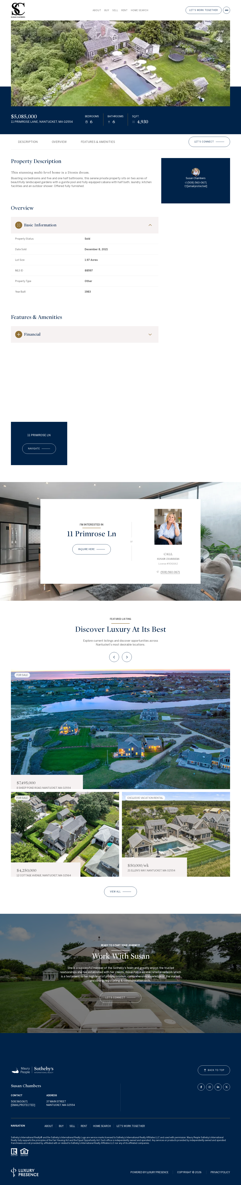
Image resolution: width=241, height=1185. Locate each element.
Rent (124, 10)
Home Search (139, 10)
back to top (216, 1070)
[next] (127, 657)
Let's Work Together (203, 10)
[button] (209, 142)
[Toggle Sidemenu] (226, 10)
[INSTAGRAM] (209, 1087)
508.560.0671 (19, 1101)
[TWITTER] (226, 1087)
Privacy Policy (220, 1172)
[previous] (114, 657)
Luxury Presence (157, 1172)
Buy (106, 10)
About (97, 10)
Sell (115, 10)
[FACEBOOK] (201, 1087)
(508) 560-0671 (197, 182)
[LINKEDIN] (218, 1087)
